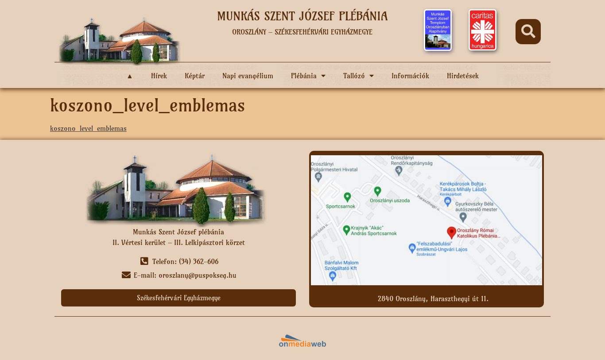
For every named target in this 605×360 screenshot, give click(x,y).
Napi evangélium (247, 75)
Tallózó (354, 75)
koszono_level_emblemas (88, 128)
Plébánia (304, 75)
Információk (410, 75)
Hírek (159, 75)
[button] (528, 31)
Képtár (195, 75)
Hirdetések (463, 75)
